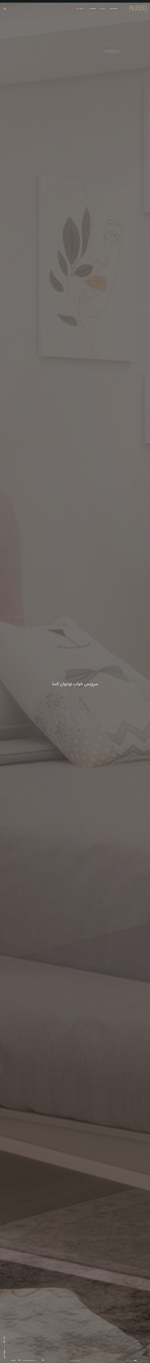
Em (5, 1341)
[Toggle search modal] (5, 8)
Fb (5, 1337)
